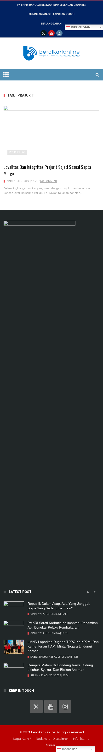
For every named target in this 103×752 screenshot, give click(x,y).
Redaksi (41, 738)
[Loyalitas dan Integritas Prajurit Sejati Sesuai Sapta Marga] (51, 132)
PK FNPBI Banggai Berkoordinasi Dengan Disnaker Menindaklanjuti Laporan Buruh (51, 9)
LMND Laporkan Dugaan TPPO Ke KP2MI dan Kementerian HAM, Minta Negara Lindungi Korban (63, 646)
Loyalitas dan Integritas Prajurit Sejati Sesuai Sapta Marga (47, 170)
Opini (9, 181)
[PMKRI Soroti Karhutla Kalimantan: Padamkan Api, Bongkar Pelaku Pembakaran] (14, 628)
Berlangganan (51, 23)
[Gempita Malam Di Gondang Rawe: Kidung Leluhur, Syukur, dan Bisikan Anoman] (14, 670)
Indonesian (69, 749)
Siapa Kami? (22, 738)
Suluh (34, 675)
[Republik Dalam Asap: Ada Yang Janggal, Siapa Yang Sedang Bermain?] (14, 608)
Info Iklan (79, 738)
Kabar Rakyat (39, 656)
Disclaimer (60, 738)
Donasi (50, 745)
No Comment (48, 181)
